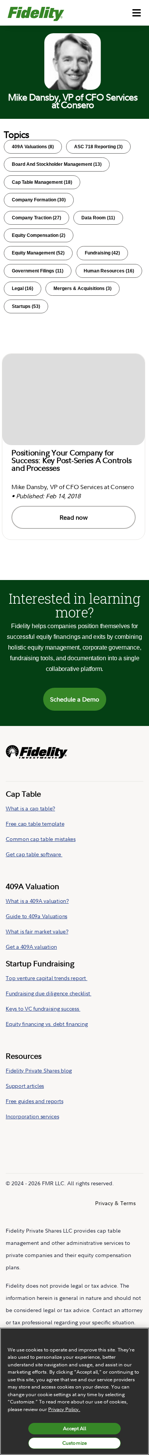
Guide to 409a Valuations (36, 916)
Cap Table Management (42, 182)
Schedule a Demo (74, 699)
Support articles (25, 1085)
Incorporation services (32, 1116)
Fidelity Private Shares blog (39, 1070)
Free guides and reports (34, 1101)
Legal (22, 288)
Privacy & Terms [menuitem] (115, 1203)
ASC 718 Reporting (98, 146)
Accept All (74, 1428)
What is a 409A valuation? (37, 900)
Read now (74, 517)
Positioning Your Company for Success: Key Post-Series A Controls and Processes (71, 460)
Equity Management (38, 253)
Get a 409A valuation (31, 946)
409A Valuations (33, 146)
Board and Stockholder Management (57, 164)
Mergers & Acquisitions (82, 288)
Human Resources (109, 271)
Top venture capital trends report (46, 978)
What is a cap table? (30, 808)
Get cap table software (34, 854)
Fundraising (102, 253)
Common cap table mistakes (41, 839)
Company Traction (36, 217)
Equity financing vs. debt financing (46, 1023)
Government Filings (37, 271)
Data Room (98, 217)
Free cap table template (35, 823)
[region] (74, 1391)
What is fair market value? (37, 931)
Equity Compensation (38, 235)
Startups (26, 306)
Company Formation (39, 200)
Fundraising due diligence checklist (48, 993)
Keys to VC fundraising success (43, 1008)
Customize (74, 1443)
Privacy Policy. (64, 1409)
